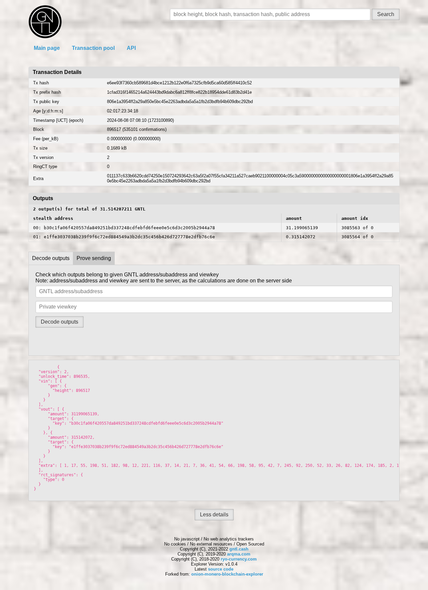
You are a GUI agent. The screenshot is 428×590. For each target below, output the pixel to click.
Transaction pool (93, 48)
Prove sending (94, 258)
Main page (47, 48)
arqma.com (238, 554)
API (131, 48)
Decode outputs (51, 258)
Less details (214, 514)
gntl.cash (238, 549)
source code (220, 569)
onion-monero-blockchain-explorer (227, 574)
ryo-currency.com (239, 559)
